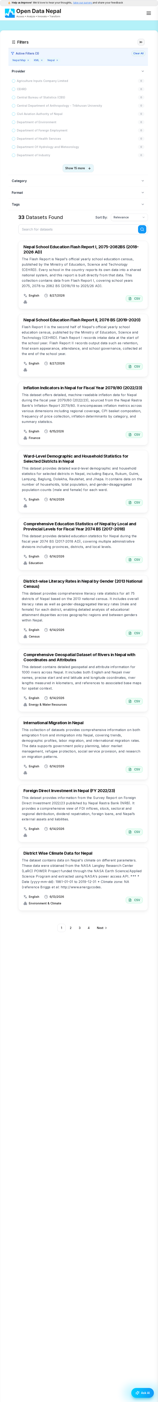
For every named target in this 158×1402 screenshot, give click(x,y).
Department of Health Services (39, 138)
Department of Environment (36, 122)
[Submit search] (142, 229)
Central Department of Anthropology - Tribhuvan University (59, 105)
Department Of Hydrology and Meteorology (48, 147)
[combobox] (129, 217)
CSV (137, 298)
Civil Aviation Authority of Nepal (40, 114)
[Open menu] (148, 13)
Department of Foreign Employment (42, 130)
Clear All (138, 53)
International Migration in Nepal (53, 722)
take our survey (83, 2)
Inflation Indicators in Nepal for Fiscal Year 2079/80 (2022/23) (82, 387)
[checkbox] (13, 81)
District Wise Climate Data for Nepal (57, 853)
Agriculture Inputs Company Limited (42, 81)
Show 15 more (75, 168)
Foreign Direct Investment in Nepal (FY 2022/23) (69, 790)
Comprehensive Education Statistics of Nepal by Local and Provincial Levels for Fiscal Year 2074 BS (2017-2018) (79, 526)
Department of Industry (33, 155)
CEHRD (22, 89)
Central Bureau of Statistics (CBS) (41, 97)
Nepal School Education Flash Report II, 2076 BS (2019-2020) (82, 319)
